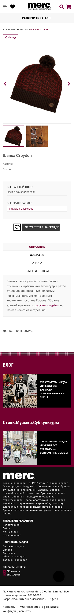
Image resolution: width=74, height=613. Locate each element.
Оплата (37, 262)
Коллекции (9, 29)
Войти (6, 528)
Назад (11, 37)
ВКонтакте (13, 571)
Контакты (9, 606)
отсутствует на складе (42, 227)
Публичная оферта (30, 606)
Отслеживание (12, 535)
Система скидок (13, 546)
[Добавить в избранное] (17, 227)
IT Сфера (52, 599)
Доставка (37, 254)
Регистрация (11, 524)
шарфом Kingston (47, 305)
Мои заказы (10, 531)
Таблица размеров (21, 208)
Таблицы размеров (15, 560)
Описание (37, 246)
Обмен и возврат (36, 271)
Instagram (13, 574)
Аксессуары (22, 29)
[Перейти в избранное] (12, 6)
